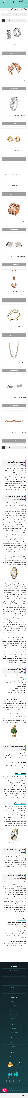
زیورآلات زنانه (14, 987)
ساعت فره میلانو (14, 1010)
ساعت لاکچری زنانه (14, 979)
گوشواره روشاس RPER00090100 (19, 397)
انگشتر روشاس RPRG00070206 (19, 221)
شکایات (14, 1046)
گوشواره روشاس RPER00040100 (19, 45)
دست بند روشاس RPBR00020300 (19, 432)
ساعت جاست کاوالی (14, 1006)
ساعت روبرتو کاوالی (14, 1014)
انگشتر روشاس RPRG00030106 (19, 115)
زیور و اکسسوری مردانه (14, 992)
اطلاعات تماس (14, 1042)
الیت (23, 905)
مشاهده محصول (14, 53)
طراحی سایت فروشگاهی (17, 1088)
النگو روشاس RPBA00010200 (20, 327)
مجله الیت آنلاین (14, 1032)
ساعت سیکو (14, 1001)
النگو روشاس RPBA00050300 (20, 80)
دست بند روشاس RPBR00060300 (19, 186)
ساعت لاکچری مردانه (14, 983)
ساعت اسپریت (14, 1018)
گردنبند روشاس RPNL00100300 (19, 362)
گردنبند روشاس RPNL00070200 (19, 291)
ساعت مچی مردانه (14, 975)
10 (3, 20)
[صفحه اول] (25, 20)
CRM (10, 1088)
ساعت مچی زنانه (14, 970)
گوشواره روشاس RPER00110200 (19, 151)
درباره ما (14, 1028)
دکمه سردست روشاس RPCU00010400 (18, 256)
